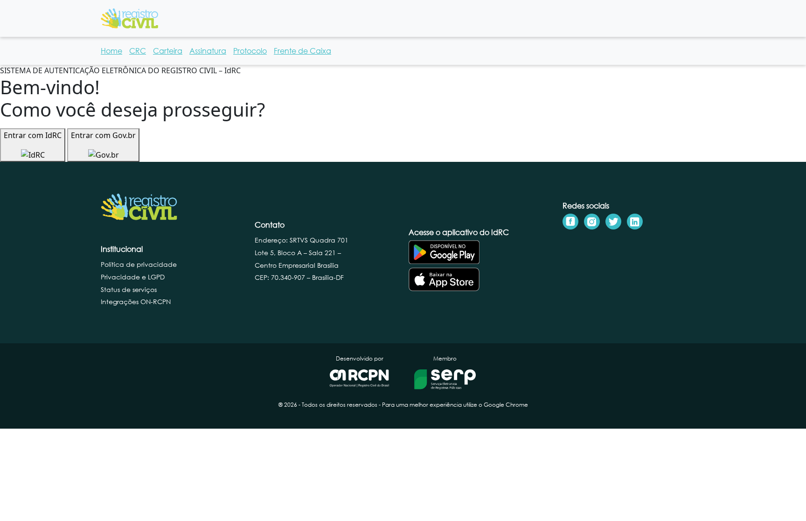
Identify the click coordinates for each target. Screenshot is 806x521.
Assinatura (207, 51)
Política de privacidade (139, 264)
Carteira (167, 51)
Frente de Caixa (302, 51)
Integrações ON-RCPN (136, 301)
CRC (137, 51)
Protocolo (250, 51)
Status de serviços (129, 289)
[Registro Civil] (129, 17)
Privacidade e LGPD (133, 276)
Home (111, 51)
